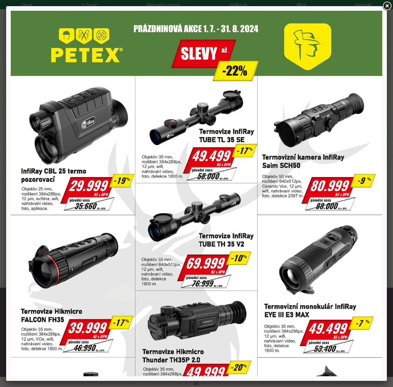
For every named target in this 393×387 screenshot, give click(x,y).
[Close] (386, 6)
